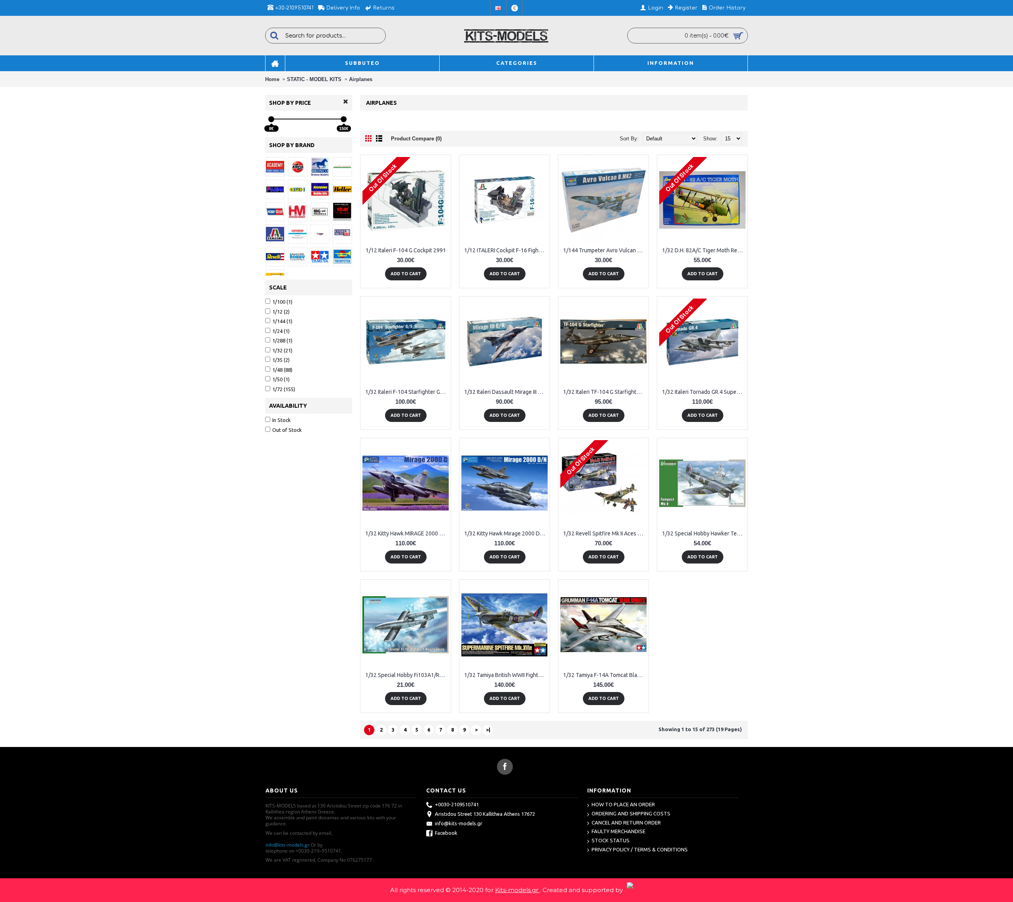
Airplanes (360, 79)
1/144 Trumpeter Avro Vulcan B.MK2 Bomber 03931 (605, 250)
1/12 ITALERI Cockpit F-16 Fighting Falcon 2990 (506, 250)
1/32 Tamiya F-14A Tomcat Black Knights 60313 (605, 675)
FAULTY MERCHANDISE (618, 831)
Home (272, 79)
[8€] (271, 119)
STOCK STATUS (611, 840)
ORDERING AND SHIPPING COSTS (631, 813)
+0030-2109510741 (457, 804)
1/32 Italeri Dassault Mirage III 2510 (506, 392)
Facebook (446, 833)
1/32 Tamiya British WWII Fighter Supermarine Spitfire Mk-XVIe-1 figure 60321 (506, 675)
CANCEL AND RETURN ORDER (626, 822)
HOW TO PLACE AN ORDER (623, 804)
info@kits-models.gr (287, 844)
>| (488, 729)
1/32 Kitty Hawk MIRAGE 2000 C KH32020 (407, 533)
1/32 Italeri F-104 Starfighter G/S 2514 (407, 392)
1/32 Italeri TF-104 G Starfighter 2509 (605, 392)
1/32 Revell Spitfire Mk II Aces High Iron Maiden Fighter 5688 (605, 533)
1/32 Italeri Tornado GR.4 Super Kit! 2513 (704, 392)
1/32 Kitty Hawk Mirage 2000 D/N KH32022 (506, 533)
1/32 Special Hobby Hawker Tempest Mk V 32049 (704, 533)
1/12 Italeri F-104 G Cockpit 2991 (406, 250)
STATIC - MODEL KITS (314, 79)
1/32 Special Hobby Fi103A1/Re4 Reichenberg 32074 (407, 675)
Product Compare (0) (416, 139)
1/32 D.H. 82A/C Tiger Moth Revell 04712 (704, 250)
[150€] (344, 119)
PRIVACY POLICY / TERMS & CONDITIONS (640, 849)
